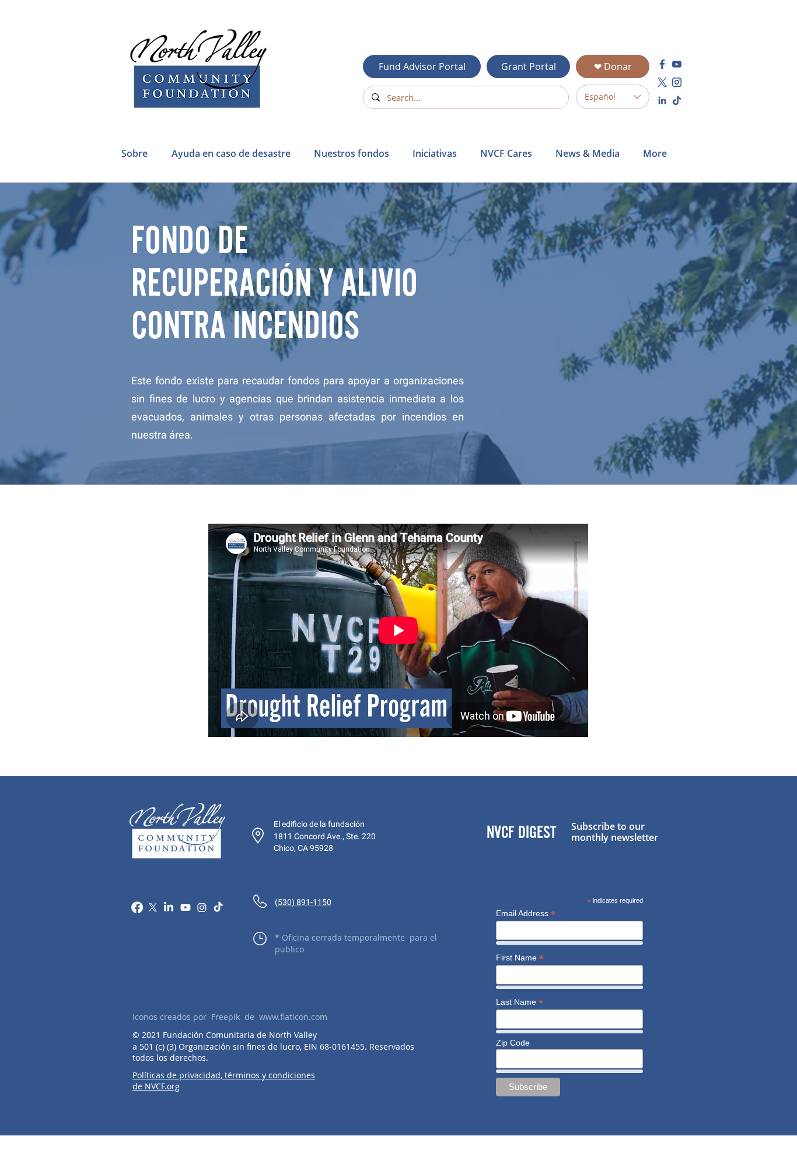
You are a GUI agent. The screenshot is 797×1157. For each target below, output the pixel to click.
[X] (153, 907)
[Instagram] (202, 907)
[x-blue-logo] (662, 82)
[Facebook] (137, 907)
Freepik (225, 1016)
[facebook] (662, 64)
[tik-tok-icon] (676, 100)
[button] (234, 153)
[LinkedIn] (168, 907)
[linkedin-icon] (662, 100)
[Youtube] (185, 907)
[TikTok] (218, 907)
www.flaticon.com (293, 1016)
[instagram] (676, 82)
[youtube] (676, 64)
